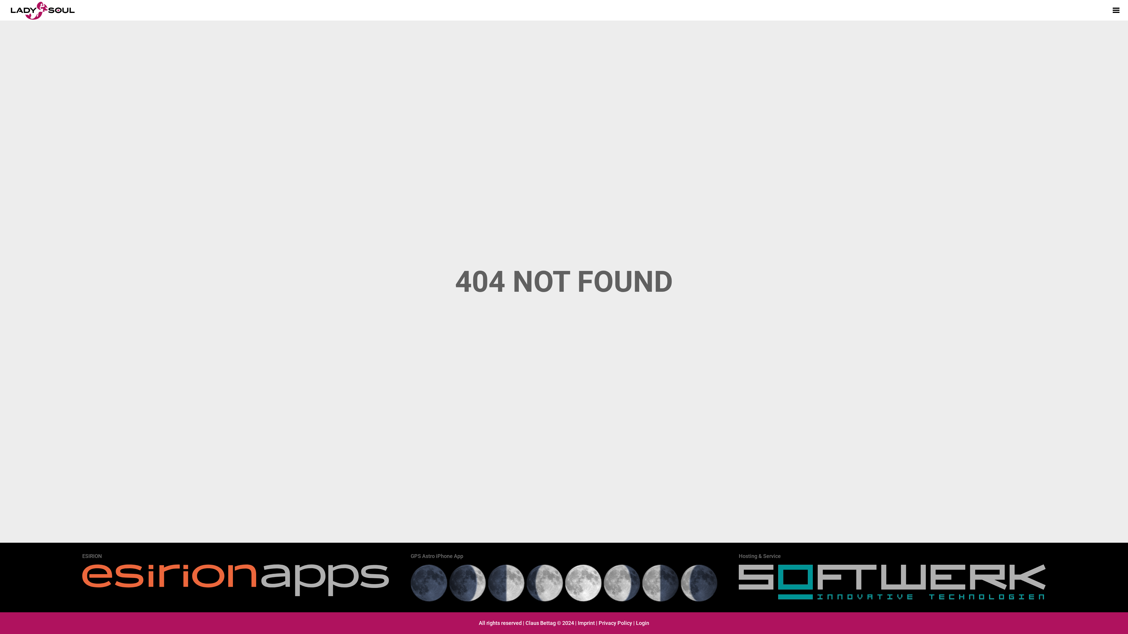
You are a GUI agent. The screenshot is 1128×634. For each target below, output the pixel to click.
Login (642, 623)
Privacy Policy (615, 623)
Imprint (586, 623)
